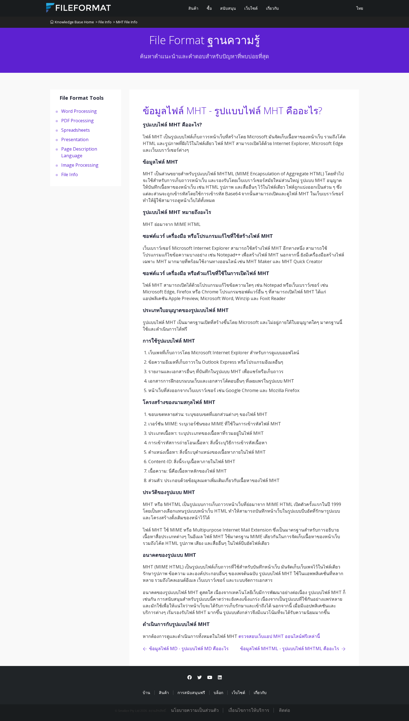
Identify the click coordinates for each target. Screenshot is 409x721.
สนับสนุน (228, 8)
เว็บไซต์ (251, 8)
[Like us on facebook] (189, 677)
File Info (69, 174)
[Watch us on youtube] (209, 677)
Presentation (74, 139)
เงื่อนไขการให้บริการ (248, 710)
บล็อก (218, 692)
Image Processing (79, 165)
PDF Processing (77, 120)
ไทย (359, 8)
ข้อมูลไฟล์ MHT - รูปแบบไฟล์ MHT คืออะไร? (232, 110)
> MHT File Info (125, 21)
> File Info (103, 21)
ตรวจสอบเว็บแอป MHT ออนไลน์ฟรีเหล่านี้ (279, 636)
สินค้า (193, 8)
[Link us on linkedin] (220, 677)
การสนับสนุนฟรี (191, 692)
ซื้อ (209, 8)
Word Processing (79, 111)
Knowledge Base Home (74, 21)
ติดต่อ (284, 710)
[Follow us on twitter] (199, 677)
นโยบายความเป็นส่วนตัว (195, 710)
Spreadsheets (75, 130)
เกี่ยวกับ (272, 8)
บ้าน (146, 692)
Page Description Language (79, 152)
